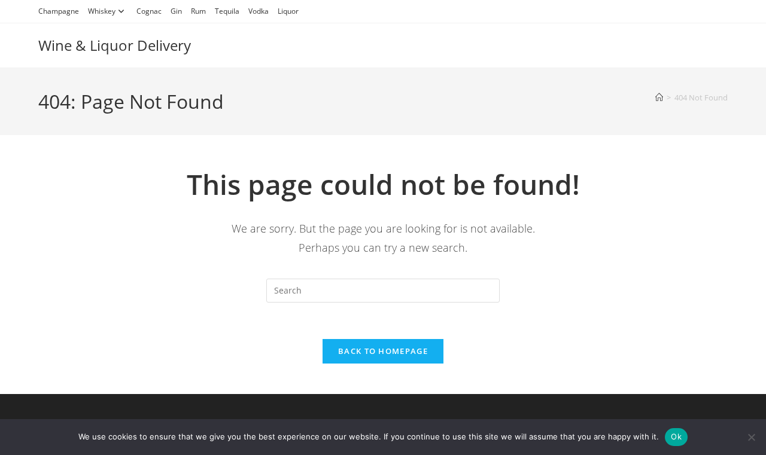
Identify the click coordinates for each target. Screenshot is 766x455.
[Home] (659, 97)
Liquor (288, 11)
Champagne (58, 11)
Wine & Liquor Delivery (114, 45)
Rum (198, 11)
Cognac (149, 11)
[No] (751, 437)
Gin (176, 11)
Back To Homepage (383, 351)
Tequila (227, 11)
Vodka (258, 11)
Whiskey (101, 11)
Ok (676, 436)
